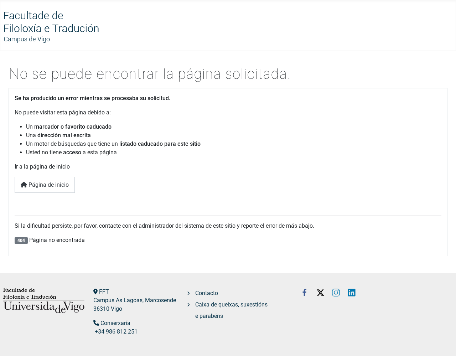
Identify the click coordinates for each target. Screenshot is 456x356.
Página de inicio (48, 184)
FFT (104, 291)
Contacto (206, 293)
